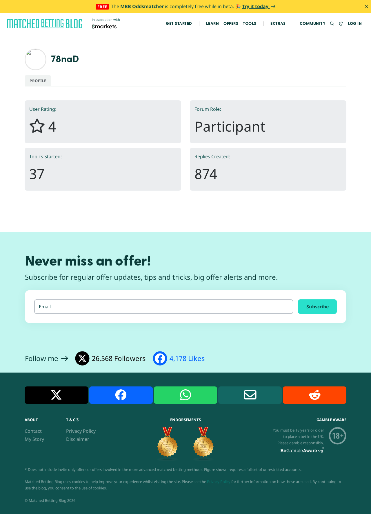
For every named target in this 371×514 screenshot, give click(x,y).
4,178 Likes (187, 358)
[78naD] (36, 59)
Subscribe (317, 306)
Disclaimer (77, 439)
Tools (250, 23)
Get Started (179, 23)
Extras (278, 23)
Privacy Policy (81, 431)
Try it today (256, 6)
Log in (355, 23)
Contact (33, 431)
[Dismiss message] (366, 6)
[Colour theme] (341, 24)
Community (313, 23)
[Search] (332, 24)
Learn (212, 23)
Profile (38, 80)
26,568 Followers (119, 358)
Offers (230, 23)
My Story (34, 439)
